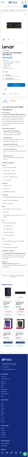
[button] (25, 2)
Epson (2, 404)
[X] (13, 94)
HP (1, 402)
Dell (2, 419)
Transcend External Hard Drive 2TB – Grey (20, 334)
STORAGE (6, 10)
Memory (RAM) (16, 275)
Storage (2, 385)
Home (2, 10)
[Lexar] (8, 47)
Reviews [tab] (12, 100)
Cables (2, 395)
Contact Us (3, 436)
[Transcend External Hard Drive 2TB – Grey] (20, 323)
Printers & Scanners (5, 378)
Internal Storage (12, 10)
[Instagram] (10, 94)
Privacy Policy (4, 445)
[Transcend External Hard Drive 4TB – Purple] (8, 323)
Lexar (15, 276)
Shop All (3, 428)
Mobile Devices (4, 389)
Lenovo (2, 406)
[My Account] (22, 2)
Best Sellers (3, 432)
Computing (3, 376)
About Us (3, 430)
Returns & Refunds (5, 443)
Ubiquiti (3, 421)
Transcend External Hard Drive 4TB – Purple (7, 334)
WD (12, 309)
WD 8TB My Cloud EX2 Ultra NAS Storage (7, 303)
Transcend (10, 340)
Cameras (3, 381)
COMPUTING (5, 300)
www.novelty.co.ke (16, 263)
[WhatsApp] (18, 94)
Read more (8, 314)
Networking (3, 383)
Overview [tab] (5, 100)
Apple (2, 411)
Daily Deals (3, 434)
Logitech (3, 408)
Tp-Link (2, 417)
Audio (2, 387)
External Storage (7, 331)
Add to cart (16, 85)
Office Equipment (4, 393)
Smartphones (4, 391)
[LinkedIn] (16, 94)
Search (25, 6)
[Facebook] (8, 94)
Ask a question (7, 50)
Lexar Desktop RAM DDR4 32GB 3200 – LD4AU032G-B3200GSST (20, 303)
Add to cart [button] (8, 345)
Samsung (3, 413)
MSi (2, 415)
